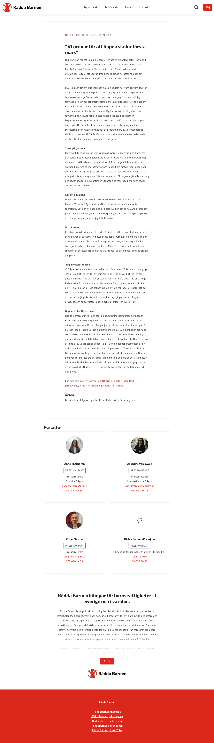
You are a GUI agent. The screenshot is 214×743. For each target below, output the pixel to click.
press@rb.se (140, 556)
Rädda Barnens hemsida (107, 711)
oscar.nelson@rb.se (74, 556)
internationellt (97, 381)
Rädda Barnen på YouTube (107, 730)
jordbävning (71, 385)
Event (128, 7)
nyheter (83, 381)
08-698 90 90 (139, 561)
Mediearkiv (111, 7)
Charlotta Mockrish (113, 385)
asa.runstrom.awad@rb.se (139, 486)
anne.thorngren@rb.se (74, 486)
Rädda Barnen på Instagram (107, 716)
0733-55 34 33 (139, 490)
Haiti (132, 381)
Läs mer (107, 661)
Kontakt (143, 7)
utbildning (96, 385)
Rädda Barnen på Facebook (107, 725)
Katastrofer (112, 400)
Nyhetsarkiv (91, 7)
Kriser (102, 400)
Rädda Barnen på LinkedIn (107, 720)
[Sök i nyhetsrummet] (196, 7)
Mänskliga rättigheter (86, 400)
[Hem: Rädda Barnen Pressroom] (22, 7)
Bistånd (69, 400)
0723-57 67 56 (74, 490)
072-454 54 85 (74, 561)
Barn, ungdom (127, 400)
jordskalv (84, 385)
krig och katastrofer (117, 381)
